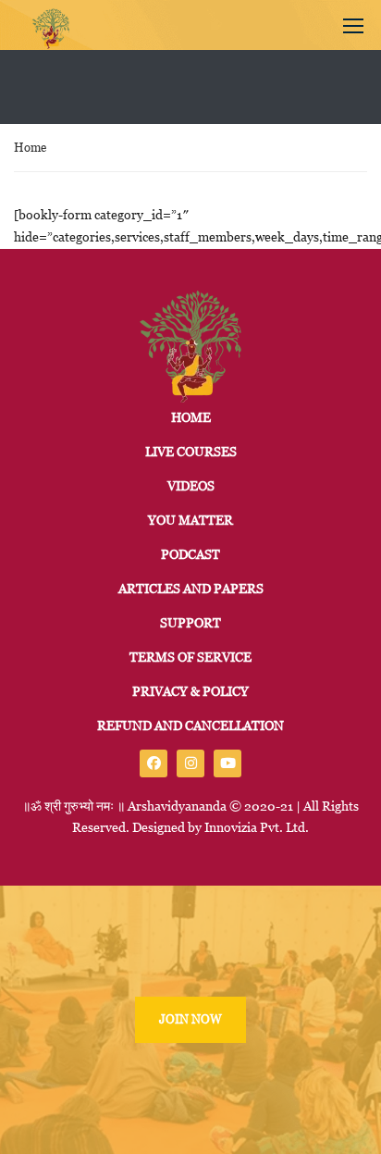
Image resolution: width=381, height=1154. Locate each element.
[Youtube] (227, 763)
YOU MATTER (190, 520)
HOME (191, 417)
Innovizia (230, 827)
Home (30, 148)
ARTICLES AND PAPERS (191, 588)
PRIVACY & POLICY (190, 691)
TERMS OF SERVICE (190, 657)
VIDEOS (191, 485)
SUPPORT (190, 622)
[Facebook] (153, 763)
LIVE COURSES (191, 451)
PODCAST (190, 554)
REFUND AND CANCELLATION (190, 725)
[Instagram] (190, 763)
